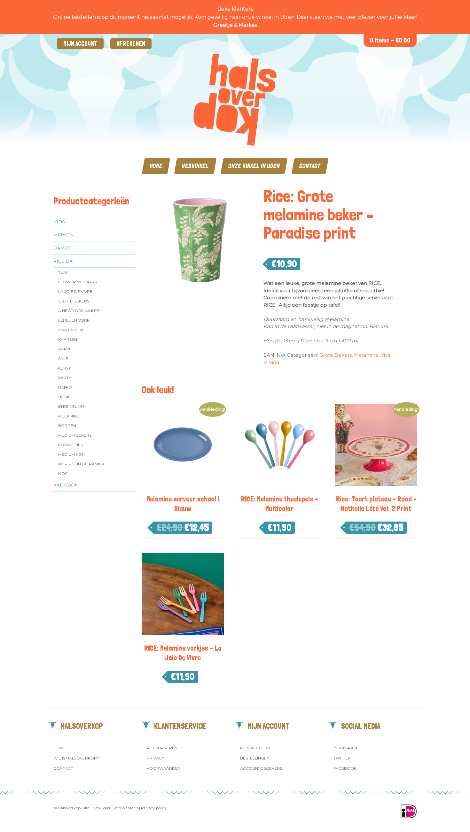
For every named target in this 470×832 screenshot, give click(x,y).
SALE (63, 358)
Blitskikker (101, 807)
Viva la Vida (71, 329)
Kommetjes (70, 444)
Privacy (155, 758)
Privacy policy (154, 807)
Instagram (345, 747)
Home (156, 166)
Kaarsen (67, 339)
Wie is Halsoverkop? (76, 758)
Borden (67, 425)
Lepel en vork (74, 320)
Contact (310, 166)
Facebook (344, 768)
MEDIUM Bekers (74, 435)
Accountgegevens (261, 768)
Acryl (64, 349)
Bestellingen (255, 758)
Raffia (65, 387)
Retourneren (162, 747)
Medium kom (71, 454)
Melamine (68, 416)
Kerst (64, 368)
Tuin (62, 272)
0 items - (390, 40)
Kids (59, 221)
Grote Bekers (73, 301)
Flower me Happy (78, 281)
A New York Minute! (79, 310)
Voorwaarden (164, 768)
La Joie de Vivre (75, 291)
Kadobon (66, 484)
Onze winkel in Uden (254, 166)
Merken (63, 234)
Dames (62, 247)
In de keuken (72, 406)
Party (64, 377)
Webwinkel (195, 166)
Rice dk (63, 260)
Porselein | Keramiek (81, 464)
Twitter (342, 758)
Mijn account (80, 43)
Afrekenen (131, 43)
